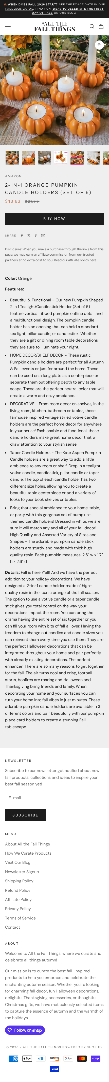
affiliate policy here (82, 260)
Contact (12, 927)
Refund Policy (17, 890)
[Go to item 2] (28, 158)
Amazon (13, 176)
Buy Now (54, 218)
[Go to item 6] (93, 158)
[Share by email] (43, 235)
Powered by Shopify (82, 1047)
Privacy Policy (18, 908)
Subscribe (25, 815)
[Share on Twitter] (29, 235)
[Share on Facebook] (22, 235)
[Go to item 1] (12, 158)
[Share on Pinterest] (36, 235)
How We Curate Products (28, 853)
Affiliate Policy (18, 899)
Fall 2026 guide (19, 8)
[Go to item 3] (45, 158)
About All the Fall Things (27, 844)
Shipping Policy (19, 881)
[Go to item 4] (61, 158)
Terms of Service (20, 918)
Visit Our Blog (17, 862)
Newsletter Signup (22, 871)
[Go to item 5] (77, 158)
